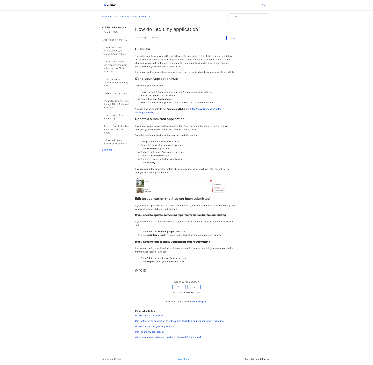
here (176, 141)
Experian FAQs (110, 32)
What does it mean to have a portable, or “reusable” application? (114, 50)
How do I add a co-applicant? (150, 315)
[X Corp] (140, 270)
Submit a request (198, 301)
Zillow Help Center (110, 16)
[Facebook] (136, 270)
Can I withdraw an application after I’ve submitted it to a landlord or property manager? (179, 321)
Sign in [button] (265, 5)
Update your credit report (116, 93)
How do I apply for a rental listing (113, 117)
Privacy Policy (183, 359)
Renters (125, 16)
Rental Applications (141, 16)
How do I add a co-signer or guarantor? (155, 326)
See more (107, 149)
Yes (178, 287)
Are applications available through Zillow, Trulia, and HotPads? (116, 104)
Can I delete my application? (149, 331)
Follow (232, 38)
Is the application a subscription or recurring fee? (115, 82)
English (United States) (257, 359)
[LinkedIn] (145, 270)
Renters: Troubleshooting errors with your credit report (116, 129)
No (194, 287)
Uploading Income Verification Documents (115, 142)
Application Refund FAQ (115, 39)
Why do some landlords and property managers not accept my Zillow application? (115, 66)
